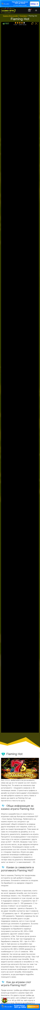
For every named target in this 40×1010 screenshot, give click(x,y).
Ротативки (23, 16)
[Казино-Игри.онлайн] (8, 10)
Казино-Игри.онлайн (10, 16)
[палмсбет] (20, 3)
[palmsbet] (20, 1006)
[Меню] (36, 10)
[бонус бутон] (29, 10)
